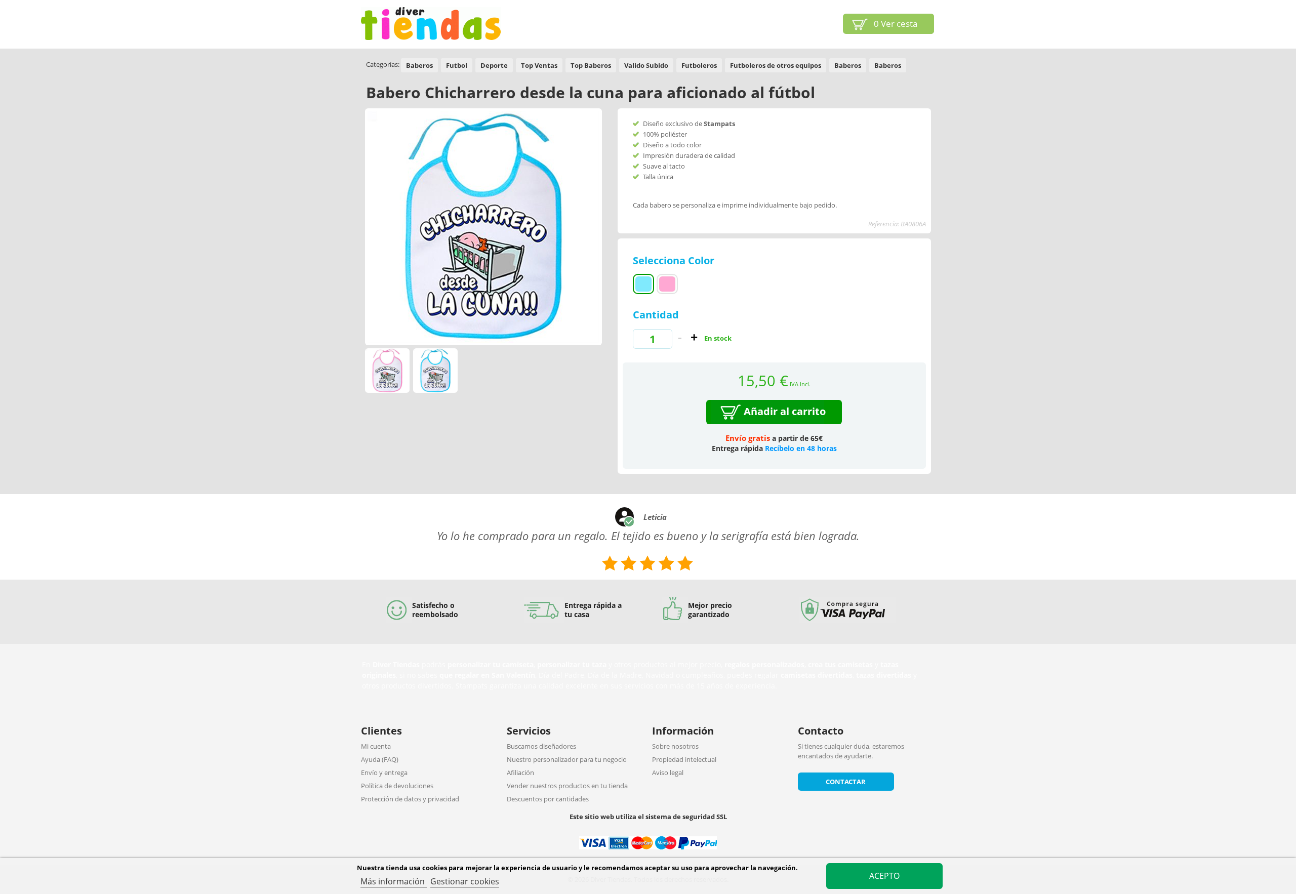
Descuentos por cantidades (548, 798)
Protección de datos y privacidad (410, 798)
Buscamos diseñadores (541, 746)
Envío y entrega (384, 772)
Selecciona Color (675, 260)
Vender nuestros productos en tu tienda (567, 785)
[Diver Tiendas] (431, 23)
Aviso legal (667, 772)
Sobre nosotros (675, 746)
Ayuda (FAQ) (379, 759)
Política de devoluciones (397, 785)
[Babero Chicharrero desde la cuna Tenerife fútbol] (387, 370)
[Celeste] (643, 284)
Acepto (884, 875)
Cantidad (656, 314)
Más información (393, 881)
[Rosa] (667, 284)
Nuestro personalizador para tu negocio (567, 759)
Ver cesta (895, 23)
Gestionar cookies (464, 881)
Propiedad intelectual (684, 759)
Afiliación (520, 772)
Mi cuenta (376, 746)
